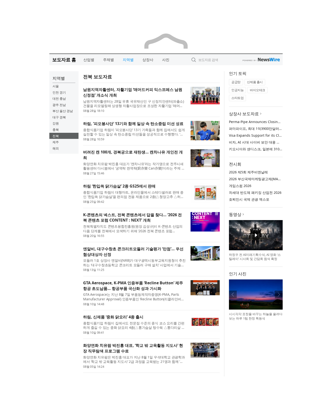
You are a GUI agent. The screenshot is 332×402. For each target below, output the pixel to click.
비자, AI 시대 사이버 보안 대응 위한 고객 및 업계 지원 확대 (274, 142)
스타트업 (237, 98)
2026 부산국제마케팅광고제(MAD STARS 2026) (265, 179)
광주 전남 (59, 105)
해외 (55, 148)
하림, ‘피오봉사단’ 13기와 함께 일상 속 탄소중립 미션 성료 (133, 123)
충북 (55, 129)
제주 (55, 142)
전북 (55, 136)
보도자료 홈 (64, 59)
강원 (55, 123)
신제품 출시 (255, 82)
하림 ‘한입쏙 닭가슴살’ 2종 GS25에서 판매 (119, 186)
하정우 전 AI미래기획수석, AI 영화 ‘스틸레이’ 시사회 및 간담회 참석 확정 (255, 256)
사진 (165, 59)
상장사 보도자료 (244, 113)
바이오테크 (257, 90)
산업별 (88, 59)
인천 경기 (59, 92)
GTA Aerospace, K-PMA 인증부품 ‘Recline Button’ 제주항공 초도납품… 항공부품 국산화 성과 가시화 (133, 285)
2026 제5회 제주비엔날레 (248, 172)
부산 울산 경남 (62, 111)
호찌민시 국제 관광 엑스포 (249, 199)
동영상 (235, 214)
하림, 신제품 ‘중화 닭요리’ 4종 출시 (113, 317)
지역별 (128, 59)
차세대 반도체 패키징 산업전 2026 (255, 192)
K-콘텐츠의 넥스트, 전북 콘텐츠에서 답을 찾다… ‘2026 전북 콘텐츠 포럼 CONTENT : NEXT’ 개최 (132, 217)
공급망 (236, 82)
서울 (55, 86)
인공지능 (237, 90)
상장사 (147, 59)
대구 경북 (59, 117)
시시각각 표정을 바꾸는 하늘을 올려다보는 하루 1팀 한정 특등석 (255, 316)
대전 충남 (59, 98)
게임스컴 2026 (240, 185)
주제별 (108, 59)
